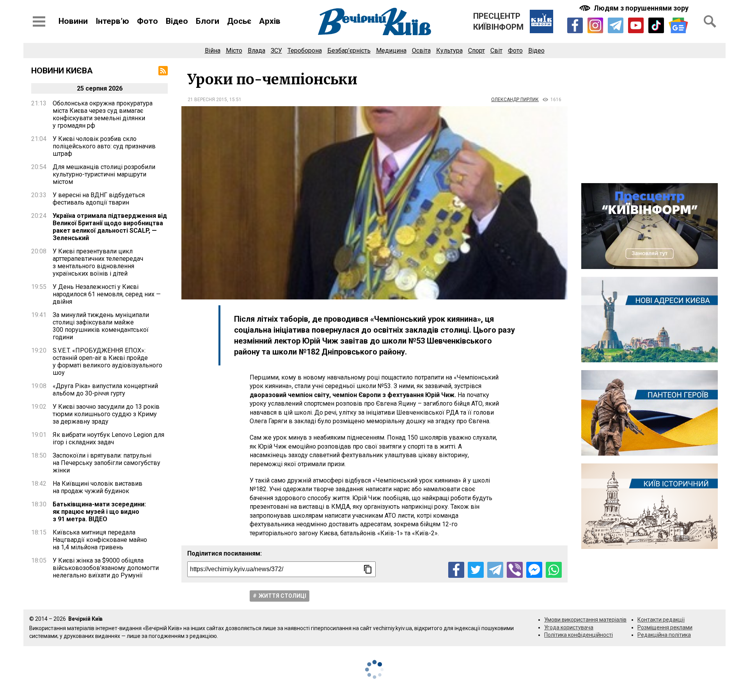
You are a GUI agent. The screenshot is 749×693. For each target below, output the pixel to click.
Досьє (239, 21)
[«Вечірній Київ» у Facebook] (575, 25)
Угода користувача (568, 627)
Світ (496, 50)
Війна (212, 50)
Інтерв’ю (112, 21)
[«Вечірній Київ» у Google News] (678, 26)
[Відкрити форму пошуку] (710, 21)
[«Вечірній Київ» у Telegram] (615, 25)
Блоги (207, 21)
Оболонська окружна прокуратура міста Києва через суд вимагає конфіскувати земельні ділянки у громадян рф (103, 114)
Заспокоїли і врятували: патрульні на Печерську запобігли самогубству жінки (106, 463)
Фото (147, 21)
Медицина (391, 50)
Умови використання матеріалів (585, 619)
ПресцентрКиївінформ (498, 21)
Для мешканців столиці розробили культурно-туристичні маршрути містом (104, 174)
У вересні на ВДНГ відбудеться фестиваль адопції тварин (99, 198)
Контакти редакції (661, 619)
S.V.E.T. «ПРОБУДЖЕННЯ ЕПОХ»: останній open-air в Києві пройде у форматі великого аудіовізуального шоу (107, 361)
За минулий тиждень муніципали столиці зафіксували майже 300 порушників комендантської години (101, 326)
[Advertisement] (649, 120)
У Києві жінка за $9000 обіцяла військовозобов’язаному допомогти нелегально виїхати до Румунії (106, 568)
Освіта (421, 50)
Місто (234, 50)
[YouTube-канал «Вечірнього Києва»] (636, 25)
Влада (256, 50)
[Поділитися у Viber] (515, 570)
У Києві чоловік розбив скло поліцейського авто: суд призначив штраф (104, 146)
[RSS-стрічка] (163, 70)
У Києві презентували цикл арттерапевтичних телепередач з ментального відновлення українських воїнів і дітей (98, 262)
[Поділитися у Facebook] (456, 570)
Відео (177, 21)
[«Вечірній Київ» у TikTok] (656, 25)
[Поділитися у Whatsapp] (554, 570)
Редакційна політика (664, 635)
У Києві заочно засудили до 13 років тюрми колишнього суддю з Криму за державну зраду (106, 414)
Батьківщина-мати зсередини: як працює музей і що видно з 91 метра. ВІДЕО (99, 512)
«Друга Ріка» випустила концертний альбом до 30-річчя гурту (105, 389)
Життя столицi (282, 596)
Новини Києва (62, 70)
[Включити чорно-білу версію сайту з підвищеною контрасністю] (634, 8)
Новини (73, 21)
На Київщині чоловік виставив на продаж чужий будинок (97, 487)
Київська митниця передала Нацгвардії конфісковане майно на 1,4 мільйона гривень (100, 540)
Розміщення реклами (664, 627)
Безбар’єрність (349, 50)
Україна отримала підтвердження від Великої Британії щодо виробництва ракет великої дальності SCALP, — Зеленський (110, 227)
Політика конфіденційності (578, 635)
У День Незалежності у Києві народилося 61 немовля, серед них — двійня (107, 294)
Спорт (476, 50)
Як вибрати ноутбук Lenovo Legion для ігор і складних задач (108, 438)
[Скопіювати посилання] (368, 569)
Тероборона (305, 50)
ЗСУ (276, 50)
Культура (449, 50)
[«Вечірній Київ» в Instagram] (595, 25)
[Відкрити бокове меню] (39, 21)
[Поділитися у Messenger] (534, 570)
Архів (269, 21)
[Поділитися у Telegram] (495, 570)
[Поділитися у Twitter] (476, 570)
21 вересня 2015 (207, 99)
